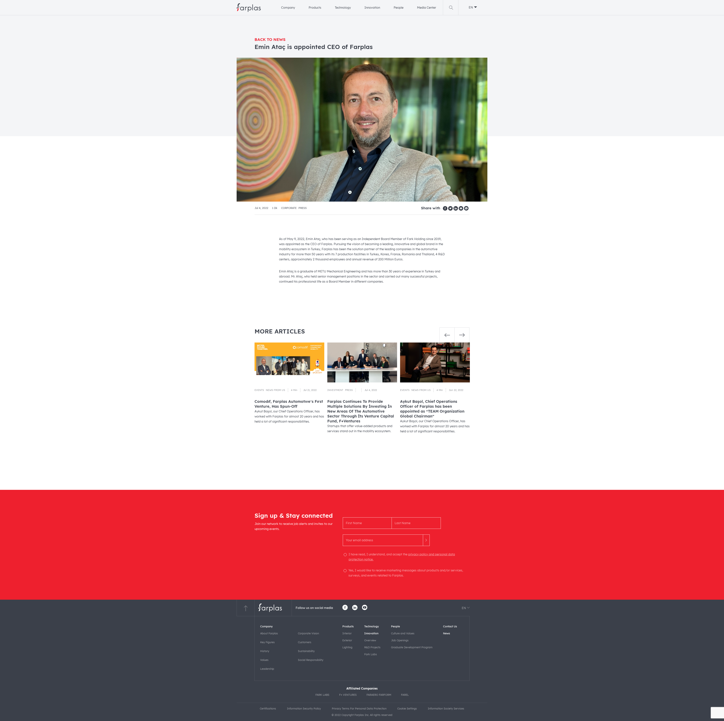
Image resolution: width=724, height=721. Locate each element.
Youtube (364, 607)
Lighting (347, 647)
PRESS (302, 207)
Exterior (347, 640)
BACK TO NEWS (270, 39)
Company (288, 7)
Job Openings (400, 640)
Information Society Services (446, 708)
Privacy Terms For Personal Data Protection (359, 708)
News (446, 633)
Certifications (268, 708)
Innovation (372, 7)
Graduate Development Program (412, 647)
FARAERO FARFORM (379, 694)
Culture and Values (402, 633)
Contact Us (450, 626)
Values (264, 660)
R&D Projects (372, 647)
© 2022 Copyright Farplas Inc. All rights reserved (362, 715)
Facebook (345, 607)
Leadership (267, 669)
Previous (447, 335)
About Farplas (269, 633)
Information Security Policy (304, 708)
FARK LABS (322, 694)
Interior (347, 633)
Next (461, 335)
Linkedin (354, 607)
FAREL (405, 694)
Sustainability (306, 651)
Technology (343, 7)
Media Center (426, 7)
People (398, 7)
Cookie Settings (407, 708)
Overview (370, 640)
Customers (304, 642)
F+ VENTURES (348, 694)
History (264, 651)
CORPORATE (289, 207)
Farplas (249, 7)
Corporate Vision (308, 633)
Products (315, 7)
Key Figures (267, 642)
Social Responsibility (310, 660)
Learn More (289, 395)
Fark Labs (370, 654)
